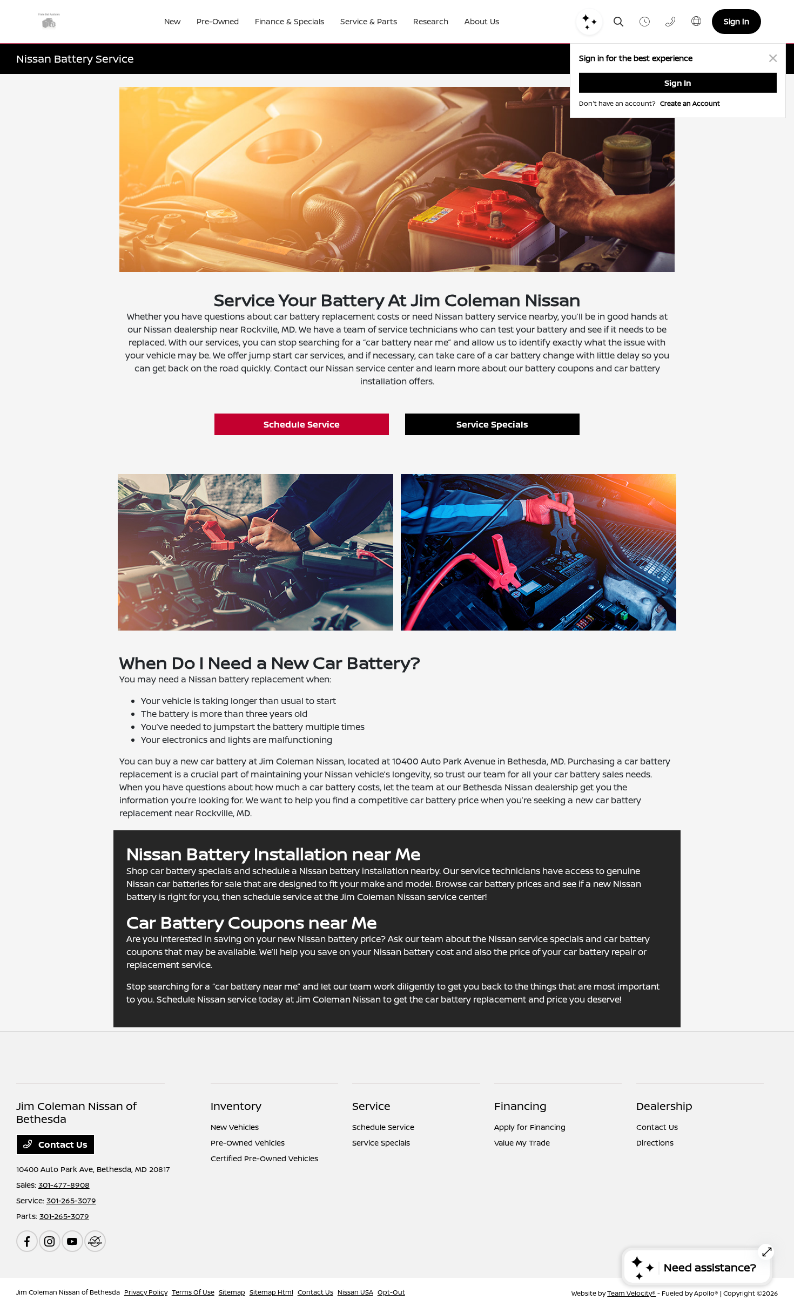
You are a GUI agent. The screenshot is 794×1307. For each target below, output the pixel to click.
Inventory (236, 1106)
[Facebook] (27, 1241)
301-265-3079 (71, 1200)
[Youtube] (72, 1241)
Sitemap (232, 1292)
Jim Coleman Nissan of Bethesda (68, 1292)
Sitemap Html (271, 1292)
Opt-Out (391, 1292)
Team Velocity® (631, 1293)
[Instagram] (49, 1241)
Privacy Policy (145, 1292)
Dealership (664, 1106)
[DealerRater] (95, 1241)
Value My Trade (522, 1142)
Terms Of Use (193, 1292)
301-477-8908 (64, 1185)
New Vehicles (235, 1127)
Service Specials (492, 424)
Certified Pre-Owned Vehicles (264, 1158)
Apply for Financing (530, 1127)
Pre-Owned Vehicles (248, 1142)
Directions (655, 1142)
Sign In (736, 21)
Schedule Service (302, 424)
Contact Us (62, 1144)
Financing (520, 1106)
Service (371, 1106)
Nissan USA (355, 1292)
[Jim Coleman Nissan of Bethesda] (60, 21)
